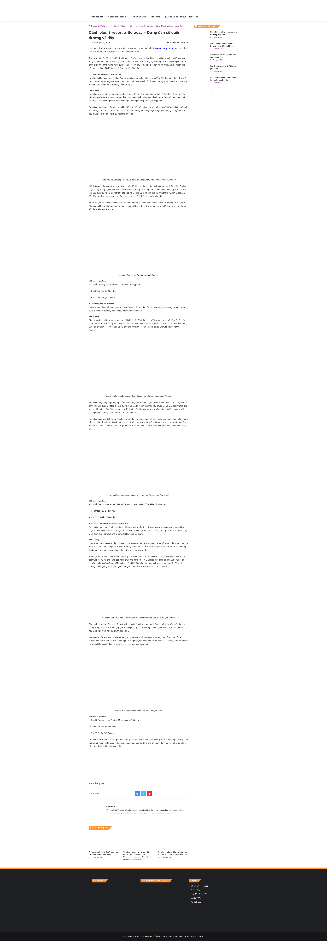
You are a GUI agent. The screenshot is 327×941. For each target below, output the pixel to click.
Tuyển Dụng (196, 902)
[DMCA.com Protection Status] (163, 903)
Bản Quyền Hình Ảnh (199, 886)
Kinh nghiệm (97, 17)
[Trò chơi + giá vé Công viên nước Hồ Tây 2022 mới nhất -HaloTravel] (173, 841)
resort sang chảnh (165, 48)
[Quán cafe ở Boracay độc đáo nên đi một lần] (201, 58)
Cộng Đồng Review (176, 17)
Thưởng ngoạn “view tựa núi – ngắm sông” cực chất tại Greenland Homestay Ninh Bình (137, 854)
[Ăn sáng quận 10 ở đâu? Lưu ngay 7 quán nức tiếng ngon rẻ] (104, 841)
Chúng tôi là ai (196, 890)
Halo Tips (193, 17)
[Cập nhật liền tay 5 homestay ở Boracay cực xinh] (201, 35)
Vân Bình (110, 806)
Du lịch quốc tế (106, 26)
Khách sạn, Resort (117, 17)
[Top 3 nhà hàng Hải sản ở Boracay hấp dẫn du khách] (201, 47)
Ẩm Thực (155, 17)
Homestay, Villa (138, 17)
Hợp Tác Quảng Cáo (199, 894)
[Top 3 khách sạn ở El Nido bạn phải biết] (201, 69)
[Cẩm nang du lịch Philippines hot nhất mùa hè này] (201, 81)
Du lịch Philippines (121, 26)
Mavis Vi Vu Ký (197, 898)
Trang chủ (94, 26)
